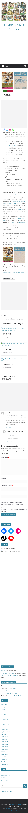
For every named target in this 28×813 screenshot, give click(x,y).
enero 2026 (4, 722)
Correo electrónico (7, 485)
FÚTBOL (4, 91)
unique (3, 693)
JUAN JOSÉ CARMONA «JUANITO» (15, 319)
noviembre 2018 (5, 751)
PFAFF (5, 315)
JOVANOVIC (7, 334)
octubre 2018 (4, 754)
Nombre (4, 478)
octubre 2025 (4, 729)
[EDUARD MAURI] (14, 359)
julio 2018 (3, 756)
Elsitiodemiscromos (19, 98)
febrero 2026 (4, 719)
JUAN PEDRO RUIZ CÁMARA (8, 673)
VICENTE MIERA (8, 349)
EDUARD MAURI (8, 365)
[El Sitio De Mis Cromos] (3, 66)
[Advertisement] (14, 49)
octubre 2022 (4, 742)
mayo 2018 (4, 759)
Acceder (3, 773)
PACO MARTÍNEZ (17, 696)
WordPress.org (5, 780)
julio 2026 (3, 707)
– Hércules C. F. (12, 146)
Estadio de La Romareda (19, 201)
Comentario (5, 458)
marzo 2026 (4, 717)
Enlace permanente (23, 416)
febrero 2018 (4, 764)
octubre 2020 (4, 746)
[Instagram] (10, 130)
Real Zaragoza (7, 203)
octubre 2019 (4, 749)
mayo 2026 (4, 712)
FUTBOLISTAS (10, 91)
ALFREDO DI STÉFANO (12, 693)
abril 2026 (3, 714)
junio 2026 (3, 709)
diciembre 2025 (5, 724)
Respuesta (8, 427)
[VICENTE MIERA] (14, 343)
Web (2, 493)
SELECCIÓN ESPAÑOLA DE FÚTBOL (9, 675)
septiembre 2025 (5, 732)
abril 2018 (3, 761)
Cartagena (20, 209)
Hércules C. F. (18, 203)
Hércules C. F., (12, 194)
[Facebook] (4, 130)
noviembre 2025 (5, 727)
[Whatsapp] (13, 130)
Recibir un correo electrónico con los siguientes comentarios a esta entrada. (12, 503)
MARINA (3, 670)
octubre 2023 (4, 739)
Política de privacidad (6, 791)
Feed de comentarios (6, 778)
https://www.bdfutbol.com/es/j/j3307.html (13, 272)
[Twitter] (7, 130)
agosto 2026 (4, 704)
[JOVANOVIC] (14, 328)
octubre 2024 (4, 737)
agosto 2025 (4, 734)
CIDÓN (10, 686)
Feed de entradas (5, 775)
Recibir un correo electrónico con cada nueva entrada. (14, 510)
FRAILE (14, 688)
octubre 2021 (4, 744)
